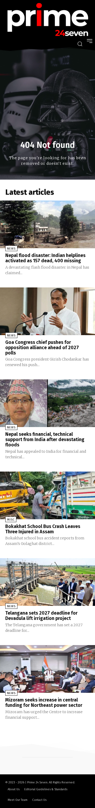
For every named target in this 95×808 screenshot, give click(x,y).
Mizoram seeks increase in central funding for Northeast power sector (43, 702)
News (11, 248)
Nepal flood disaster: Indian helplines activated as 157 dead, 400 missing (45, 258)
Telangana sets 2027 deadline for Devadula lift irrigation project (41, 615)
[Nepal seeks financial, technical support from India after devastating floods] (47, 403)
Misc (11, 519)
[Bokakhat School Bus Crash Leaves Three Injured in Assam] (47, 495)
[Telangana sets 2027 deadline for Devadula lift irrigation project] (47, 582)
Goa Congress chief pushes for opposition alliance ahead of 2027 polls (42, 347)
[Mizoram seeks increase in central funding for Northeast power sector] (47, 669)
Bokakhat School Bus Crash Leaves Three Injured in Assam (42, 529)
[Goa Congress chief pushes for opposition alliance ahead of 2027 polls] (47, 311)
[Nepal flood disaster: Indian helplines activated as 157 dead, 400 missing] (47, 224)
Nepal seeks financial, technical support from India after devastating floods (44, 439)
